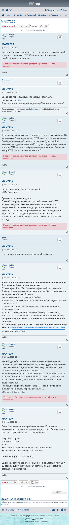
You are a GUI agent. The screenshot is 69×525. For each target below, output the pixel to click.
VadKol (11, 35)
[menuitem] (9, 10)
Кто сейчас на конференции (16, 499)
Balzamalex (6, 80)
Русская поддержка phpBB (34, 519)
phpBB (29, 516)
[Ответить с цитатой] (59, 37)
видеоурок (20, 100)
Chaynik (12, 172)
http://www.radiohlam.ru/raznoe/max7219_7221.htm (38, 327)
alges (4, 237)
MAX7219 (8, 21)
